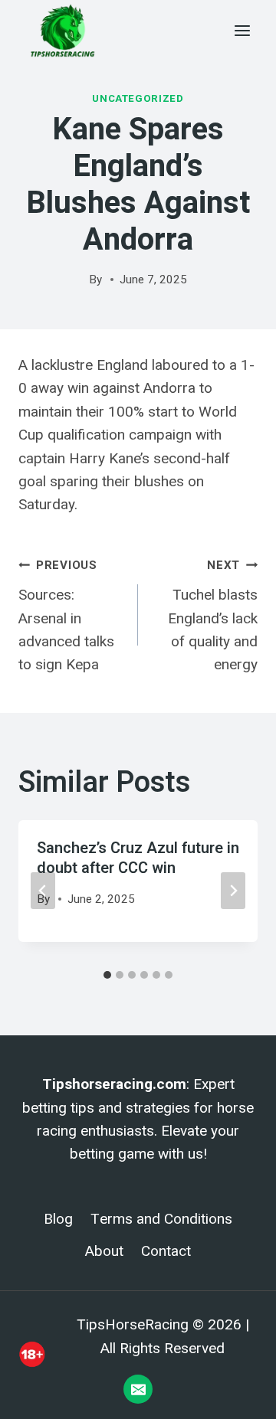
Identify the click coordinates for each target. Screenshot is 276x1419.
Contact (166, 1251)
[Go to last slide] (43, 890)
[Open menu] (242, 30)
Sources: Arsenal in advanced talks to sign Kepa (66, 615)
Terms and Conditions (161, 1219)
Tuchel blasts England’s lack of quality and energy (213, 615)
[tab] (107, 975)
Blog (58, 1219)
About (104, 1251)
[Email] (138, 1389)
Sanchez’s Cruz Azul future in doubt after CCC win (138, 858)
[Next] (233, 890)
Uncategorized (138, 98)
